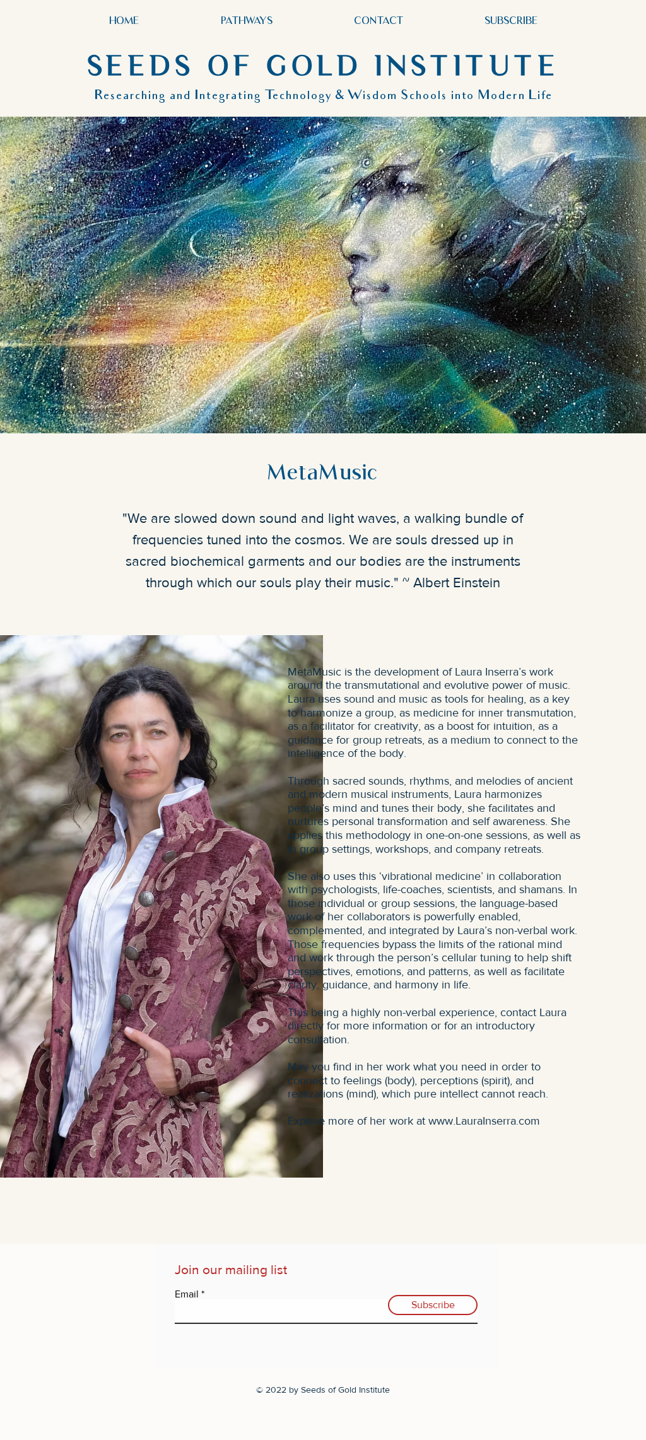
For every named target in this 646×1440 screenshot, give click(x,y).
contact (518, 1012)
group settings (335, 849)
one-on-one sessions (476, 835)
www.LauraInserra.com (484, 1121)
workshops (401, 849)
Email (187, 1294)
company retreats (498, 849)
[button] (246, 20)
